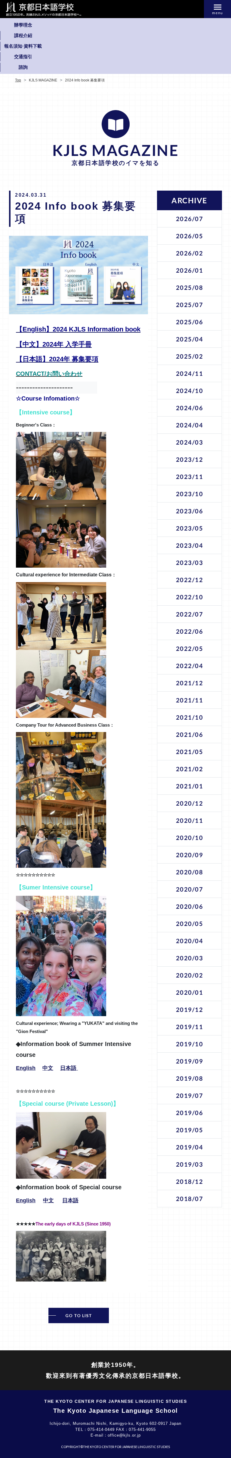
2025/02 (189, 356)
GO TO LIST (78, 1315)
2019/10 (189, 1044)
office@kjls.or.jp (124, 1435)
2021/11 (189, 700)
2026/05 (189, 235)
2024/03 (189, 442)
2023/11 (189, 476)
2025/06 (189, 321)
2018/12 (189, 1181)
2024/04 (189, 425)
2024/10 (189, 390)
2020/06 (189, 906)
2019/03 (189, 1164)
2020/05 (189, 923)
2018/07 (189, 1198)
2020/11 (189, 820)
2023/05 (189, 528)
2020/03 (189, 958)
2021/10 (189, 717)
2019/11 (189, 1026)
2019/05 (189, 1129)
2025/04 (189, 339)
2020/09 (189, 854)
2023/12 (189, 459)
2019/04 (189, 1147)
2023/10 (189, 493)
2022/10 (189, 597)
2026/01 (189, 270)
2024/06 (189, 407)
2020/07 (189, 889)
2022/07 (189, 614)
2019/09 (189, 1061)
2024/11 (189, 373)
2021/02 (189, 768)
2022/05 (189, 648)
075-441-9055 (142, 1429)
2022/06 (189, 631)
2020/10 (189, 837)
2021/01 (189, 786)
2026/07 (189, 218)
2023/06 (189, 511)
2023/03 (189, 562)
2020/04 (189, 940)
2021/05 (189, 751)
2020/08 (189, 872)
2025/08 (189, 287)
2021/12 (189, 682)
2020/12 (189, 803)
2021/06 (189, 734)
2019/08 (189, 1078)
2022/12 (189, 579)
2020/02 (189, 975)
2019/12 (189, 1009)
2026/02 (189, 253)
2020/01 (189, 992)
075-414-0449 (101, 1429)
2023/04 (189, 545)
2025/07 (189, 304)
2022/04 (189, 665)
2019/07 (189, 1095)
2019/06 (189, 1112)
